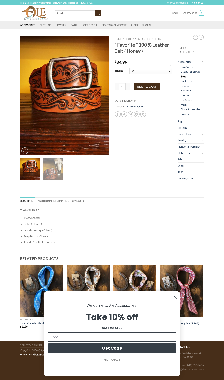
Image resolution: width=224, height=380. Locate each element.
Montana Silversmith (115, 25)
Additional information (53, 201)
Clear (169, 66)
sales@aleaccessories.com (189, 369)
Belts (157, 39)
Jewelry (61, 25)
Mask (184, 104)
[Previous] (26, 95)
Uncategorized (186, 178)
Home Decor (89, 25)
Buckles (185, 86)
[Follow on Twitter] (199, 3)
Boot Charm (187, 81)
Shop (128, 39)
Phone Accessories (190, 109)
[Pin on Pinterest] (137, 114)
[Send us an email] (202, 3)
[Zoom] (24, 150)
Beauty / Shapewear (191, 71)
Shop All (147, 25)
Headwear (186, 95)
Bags (74, 25)
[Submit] (98, 13)
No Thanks (112, 360)
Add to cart (147, 86)
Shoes (134, 25)
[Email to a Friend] (130, 114)
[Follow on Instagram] (195, 3)
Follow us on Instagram (177, 2)
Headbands (187, 90)
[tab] (27, 200)
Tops (180, 171)
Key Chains (186, 100)
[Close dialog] (175, 297)
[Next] (103, 95)
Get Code (112, 348)
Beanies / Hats (188, 67)
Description (27, 201)
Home (118, 39)
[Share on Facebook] (118, 114)
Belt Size (119, 71)
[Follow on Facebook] (192, 3)
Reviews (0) (78, 201)
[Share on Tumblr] (143, 114)
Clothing (45, 25)
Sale (180, 159)
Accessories (27, 25)
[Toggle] (202, 62)
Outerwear (184, 153)
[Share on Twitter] (124, 114)
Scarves (185, 114)
